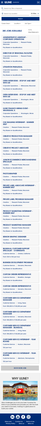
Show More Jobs (20, 368)
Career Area (5, 23)
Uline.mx (31, 423)
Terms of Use (30, 421)
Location (17, 23)
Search (20, 19)
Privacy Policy (10, 423)
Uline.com (8, 421)
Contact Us (19, 421)
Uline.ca (21, 423)
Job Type (27, 23)
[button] (38, 2)
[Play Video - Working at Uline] (20, 391)
